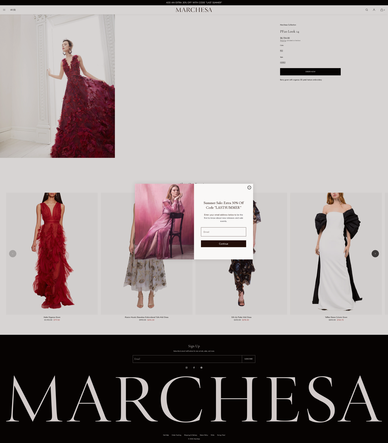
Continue (223, 243)
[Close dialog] (249, 187)
